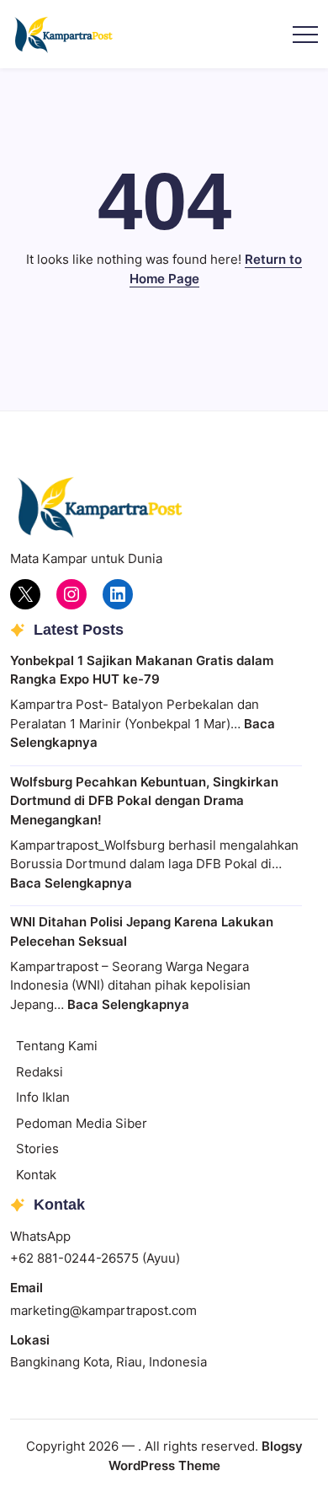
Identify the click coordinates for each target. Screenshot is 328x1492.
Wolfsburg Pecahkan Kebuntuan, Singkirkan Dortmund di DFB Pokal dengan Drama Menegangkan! (144, 801)
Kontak (36, 1175)
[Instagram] (71, 594)
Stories (37, 1148)
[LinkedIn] (118, 594)
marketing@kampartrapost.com (103, 1310)
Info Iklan (43, 1097)
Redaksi (39, 1072)
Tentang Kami (57, 1046)
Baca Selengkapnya (71, 883)
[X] (25, 594)
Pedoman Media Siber (81, 1123)
